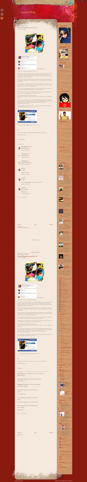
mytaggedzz (63, 306)
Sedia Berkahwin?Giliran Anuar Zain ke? (67, 221)
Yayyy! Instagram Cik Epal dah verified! (67, 392)
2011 (61, 358)
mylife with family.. (64, 288)
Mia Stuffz (62, 447)
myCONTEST (63, 301)
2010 (61, 360)
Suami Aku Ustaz (67, 187)
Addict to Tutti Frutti (64, 345)
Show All (69, 397)
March (62, 339)
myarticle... (63, 287)
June (62, 333)
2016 (61, 316)
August (62, 330)
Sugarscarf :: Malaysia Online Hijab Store (64, 424)
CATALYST (63, 309)
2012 (61, 322)
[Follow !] (79, 1)
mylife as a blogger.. (64, 297)
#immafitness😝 (66, 209)
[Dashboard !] (83, 1)
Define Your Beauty (63, 441)
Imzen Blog (28, 12)
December (63, 324)
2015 (62, 308)
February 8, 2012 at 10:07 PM (25, 150)
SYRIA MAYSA (67, 425)
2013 (61, 320)
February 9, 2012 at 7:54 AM (25, 157)
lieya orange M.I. (25, 146)
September (63, 328)
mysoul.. (62, 281)
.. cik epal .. (62, 390)
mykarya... (63, 302)
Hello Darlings (62, 379)
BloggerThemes (64, 480)
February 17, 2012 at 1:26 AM (25, 164)
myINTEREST (63, 285)
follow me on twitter (66, 2)
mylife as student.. (64, 294)
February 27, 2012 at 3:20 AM (25, 193)
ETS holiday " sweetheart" (65, 350)
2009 (61, 362)
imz (22, 168)
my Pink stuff (63, 311)
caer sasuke (24, 153)
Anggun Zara (62, 411)
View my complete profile (64, 70)
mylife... (62, 280)
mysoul (62, 295)
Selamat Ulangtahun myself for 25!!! (27, 256)
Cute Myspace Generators (35, 252)
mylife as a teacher (64, 292)
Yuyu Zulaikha (62, 378)
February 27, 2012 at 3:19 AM (25, 174)
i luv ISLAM (63, 299)
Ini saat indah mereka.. (65, 343)
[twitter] (2, 15)
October (62, 326)
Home (35, 224)
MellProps (23, 161)
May (62, 335)
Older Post (51, 224)
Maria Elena (62, 374)
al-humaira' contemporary (64, 444)
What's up (61, 375)
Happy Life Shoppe (63, 402)
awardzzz (62, 304)
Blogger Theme (57, 480)
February (62, 341)
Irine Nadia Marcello (63, 382)
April (62, 337)
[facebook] (2, 11)
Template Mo (70, 480)
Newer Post (19, 224)
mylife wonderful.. (64, 290)
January (62, 355)
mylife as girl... (22, 139)
